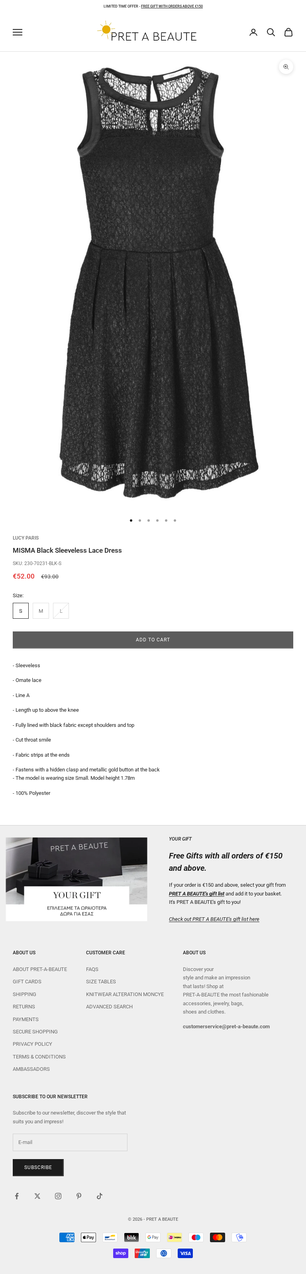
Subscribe (38, 1167)
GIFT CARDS (27, 982)
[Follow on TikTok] (100, 1196)
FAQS (92, 969)
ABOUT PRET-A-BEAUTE (40, 969)
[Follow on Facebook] (17, 1196)
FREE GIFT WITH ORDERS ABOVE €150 (172, 6)
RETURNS (24, 1007)
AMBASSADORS (31, 1069)
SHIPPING (24, 994)
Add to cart (153, 640)
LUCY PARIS (26, 538)
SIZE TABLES (101, 982)
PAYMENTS (26, 1019)
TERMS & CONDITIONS (39, 1057)
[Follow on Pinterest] (79, 1196)
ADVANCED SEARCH (109, 1007)
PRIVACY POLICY (32, 1044)
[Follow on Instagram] (58, 1196)
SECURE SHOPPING (35, 1032)
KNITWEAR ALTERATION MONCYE (125, 994)
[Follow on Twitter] (37, 1196)
